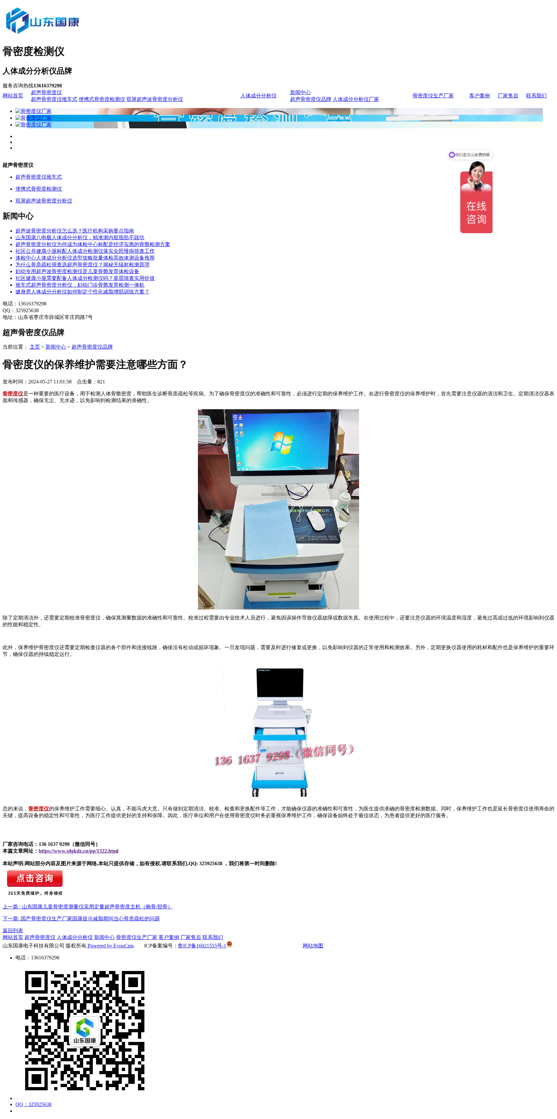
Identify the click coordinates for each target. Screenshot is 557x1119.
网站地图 (313, 945)
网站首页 (13, 95)
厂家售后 (508, 95)
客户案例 (479, 95)
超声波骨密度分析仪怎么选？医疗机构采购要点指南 (74, 230)
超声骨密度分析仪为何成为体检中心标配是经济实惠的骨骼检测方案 (92, 244)
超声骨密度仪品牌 (310, 99)
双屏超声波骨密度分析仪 (154, 99)
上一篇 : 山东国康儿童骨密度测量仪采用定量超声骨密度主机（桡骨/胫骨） (88, 906)
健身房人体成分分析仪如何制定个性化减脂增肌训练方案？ (82, 291)
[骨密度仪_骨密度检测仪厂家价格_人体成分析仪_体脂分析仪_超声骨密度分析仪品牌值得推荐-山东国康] (78, 36)
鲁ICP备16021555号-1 (202, 945)
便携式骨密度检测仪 (102, 99)
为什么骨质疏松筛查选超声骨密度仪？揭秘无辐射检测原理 (82, 264)
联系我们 (536, 95)
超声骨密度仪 (46, 92)
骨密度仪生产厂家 (433, 95)
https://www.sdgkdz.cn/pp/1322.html (78, 851)
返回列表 (13, 930)
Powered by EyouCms (110, 945)
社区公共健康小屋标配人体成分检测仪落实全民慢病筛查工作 (85, 251)
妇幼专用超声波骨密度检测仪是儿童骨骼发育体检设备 (77, 271)
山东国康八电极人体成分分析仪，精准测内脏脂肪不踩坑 (79, 237)
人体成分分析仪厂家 (356, 99)
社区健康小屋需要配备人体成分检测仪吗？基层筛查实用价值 (85, 278)
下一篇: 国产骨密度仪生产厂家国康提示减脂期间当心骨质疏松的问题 (81, 918)
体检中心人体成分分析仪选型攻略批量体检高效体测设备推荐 (85, 258)
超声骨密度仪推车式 (54, 99)
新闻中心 (300, 92)
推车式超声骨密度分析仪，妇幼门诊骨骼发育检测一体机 (79, 285)
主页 (35, 347)
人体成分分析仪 (258, 95)
